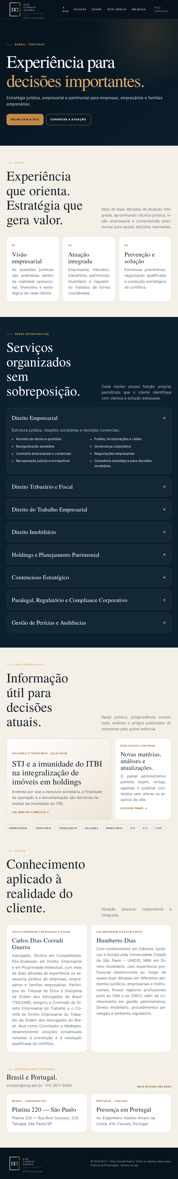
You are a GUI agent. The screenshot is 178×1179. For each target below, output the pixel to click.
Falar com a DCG (25, 119)
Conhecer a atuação (68, 119)
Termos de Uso (129, 1165)
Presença (139, 9)
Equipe (97, 9)
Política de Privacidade (104, 1165)
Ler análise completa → (30, 812)
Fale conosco (161, 9)
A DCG (66, 9)
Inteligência (117, 9)
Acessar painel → (134, 808)
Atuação (80, 9)
